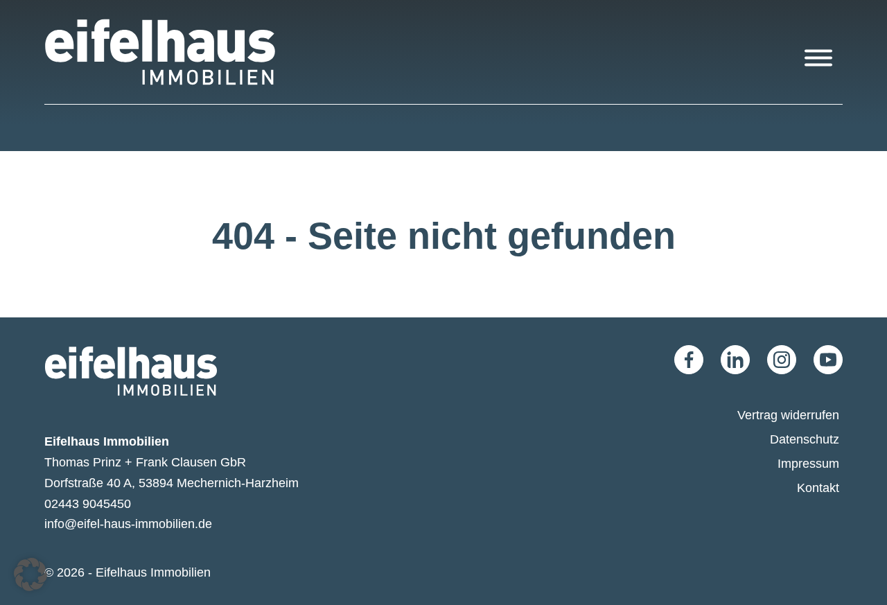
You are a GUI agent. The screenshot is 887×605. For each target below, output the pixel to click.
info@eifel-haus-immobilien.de (128, 523)
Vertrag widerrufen (788, 414)
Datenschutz (804, 439)
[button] (30, 574)
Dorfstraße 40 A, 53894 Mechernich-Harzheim (171, 482)
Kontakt (818, 487)
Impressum (808, 463)
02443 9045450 (87, 503)
